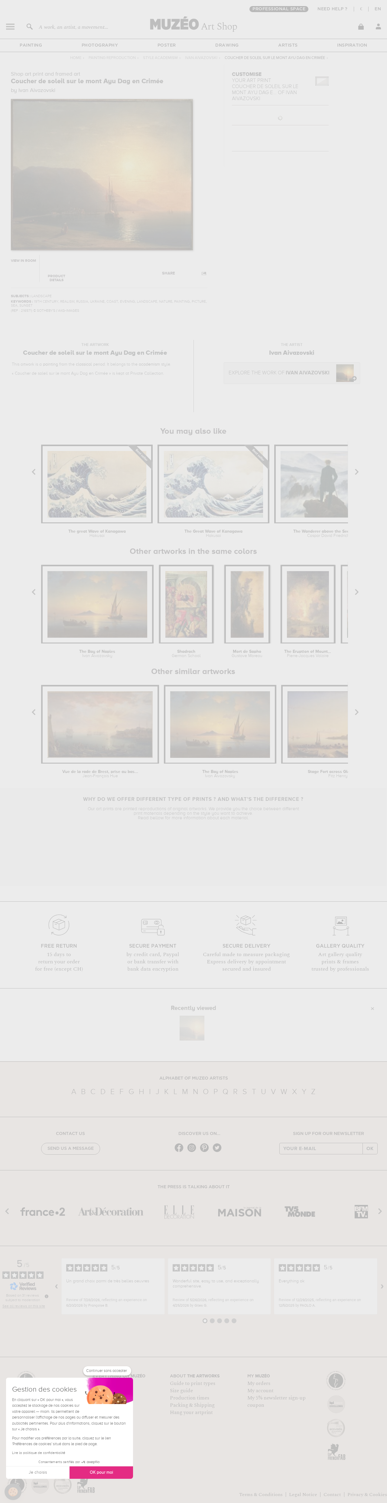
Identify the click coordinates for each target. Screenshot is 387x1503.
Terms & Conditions (261, 1494)
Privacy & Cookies (367, 1494)
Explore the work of (279, 373)
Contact (332, 1494)
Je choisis (38, 1472)
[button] (13, 1492)
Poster (167, 45)
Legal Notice (303, 1494)
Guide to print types (192, 1383)
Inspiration (352, 45)
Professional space (278, 9)
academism (149, 364)
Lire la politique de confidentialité (38, 1453)
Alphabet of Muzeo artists (193, 1078)
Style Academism (160, 58)
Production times (189, 1398)
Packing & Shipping (192, 1405)
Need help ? (332, 9)
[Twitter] (218, 1151)
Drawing (227, 45)
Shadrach (186, 654)
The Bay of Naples (97, 654)
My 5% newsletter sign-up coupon (276, 1401)
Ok (370, 1148)
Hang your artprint (191, 1412)
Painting (31, 45)
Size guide (181, 1391)
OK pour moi (101, 1472)
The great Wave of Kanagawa (97, 533)
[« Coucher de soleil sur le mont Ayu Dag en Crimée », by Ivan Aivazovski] (192, 1028)
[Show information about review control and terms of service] (46, 1296)
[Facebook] (180, 1151)
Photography (100, 45)
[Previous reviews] (56, 1286)
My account (260, 1391)
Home (75, 58)
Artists (288, 45)
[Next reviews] (382, 1286)
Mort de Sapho (247, 654)
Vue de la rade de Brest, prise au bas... (100, 774)
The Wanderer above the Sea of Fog (328, 533)
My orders (258, 1383)
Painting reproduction (112, 58)
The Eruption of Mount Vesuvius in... (308, 654)
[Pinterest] (206, 1151)
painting (50, 364)
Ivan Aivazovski (201, 58)
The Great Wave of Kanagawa (213, 533)
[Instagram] (193, 1151)
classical (84, 364)
